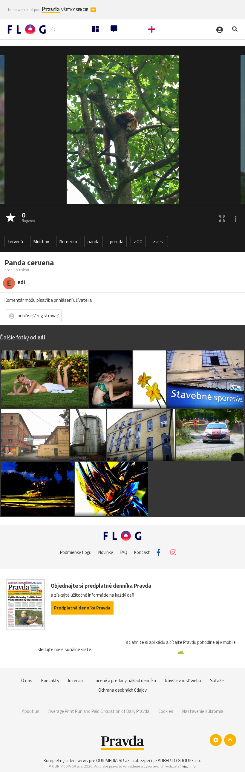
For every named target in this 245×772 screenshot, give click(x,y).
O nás (26, 680)
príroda (116, 241)
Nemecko (68, 241)
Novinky (105, 552)
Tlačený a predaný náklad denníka (124, 680)
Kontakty (50, 680)
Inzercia (75, 680)
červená (15, 241)
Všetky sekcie (75, 10)
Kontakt (142, 552)
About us (30, 711)
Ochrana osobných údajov (122, 690)
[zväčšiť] (222, 218)
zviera (159, 241)
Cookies (165, 711)
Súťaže (217, 680)
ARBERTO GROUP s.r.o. (179, 760)
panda (93, 241)
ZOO (138, 241)
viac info (189, 766)
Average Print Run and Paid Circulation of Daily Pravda (98, 711)
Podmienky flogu (75, 552)
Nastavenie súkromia (202, 711)
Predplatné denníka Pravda (82, 607)
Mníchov (41, 241)
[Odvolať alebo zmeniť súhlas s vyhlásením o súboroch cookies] (216, 740)
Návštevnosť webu (183, 680)
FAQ (123, 552)
